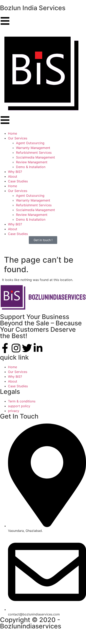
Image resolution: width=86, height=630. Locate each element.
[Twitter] (27, 348)
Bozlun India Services (32, 8)
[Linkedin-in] (38, 348)
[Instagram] (16, 348)
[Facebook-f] (5, 348)
